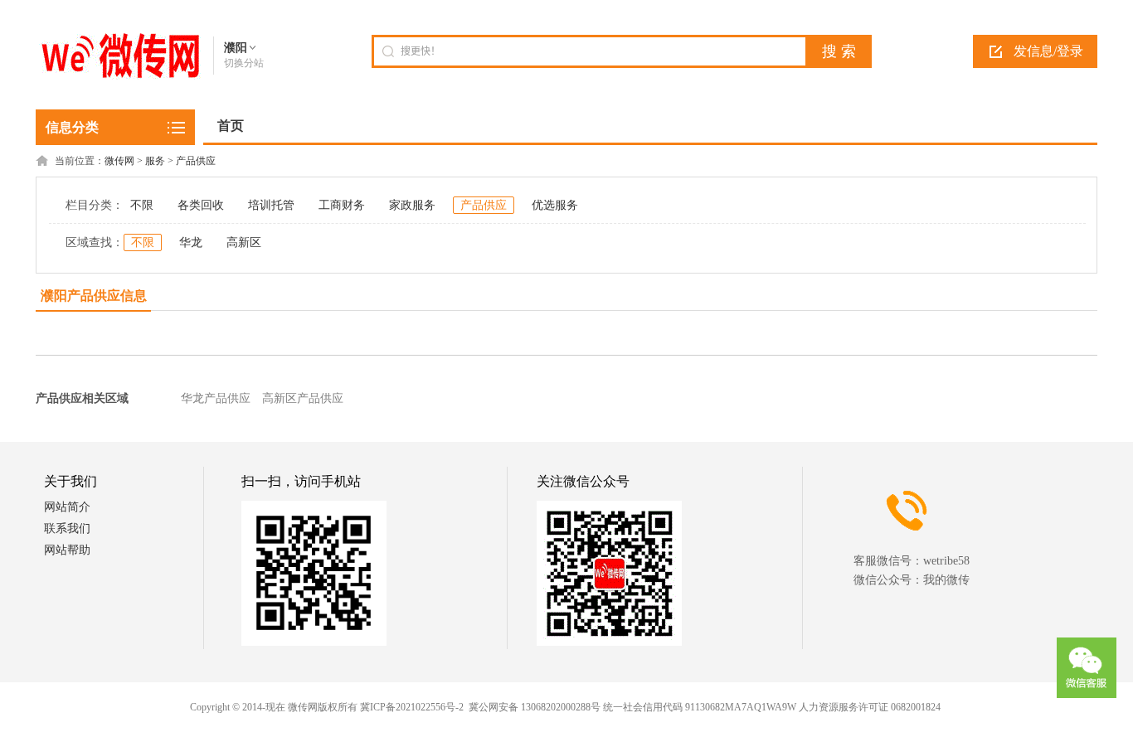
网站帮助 (67, 550)
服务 (155, 161)
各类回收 (200, 205)
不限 (141, 205)
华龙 (190, 242)
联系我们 (67, 528)
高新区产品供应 (302, 398)
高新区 (243, 242)
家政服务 (412, 205)
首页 (230, 126)
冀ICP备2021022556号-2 (412, 707)
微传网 (119, 161)
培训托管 (271, 205)
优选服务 (555, 205)
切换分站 (244, 63)
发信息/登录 (1048, 51)
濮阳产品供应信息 (94, 295)
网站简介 (67, 507)
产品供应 (196, 161)
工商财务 (342, 205)
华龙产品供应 (215, 398)
